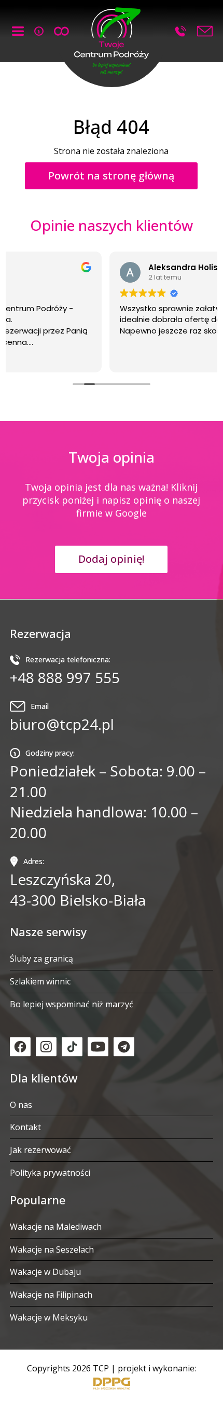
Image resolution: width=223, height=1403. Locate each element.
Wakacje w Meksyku (49, 1317)
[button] (111, 39)
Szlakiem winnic (40, 981)
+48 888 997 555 (180, 31)
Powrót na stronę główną (111, 176)
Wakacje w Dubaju (45, 1271)
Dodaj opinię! (111, 559)
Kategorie (18, 31)
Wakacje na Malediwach (56, 1226)
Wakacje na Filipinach (51, 1294)
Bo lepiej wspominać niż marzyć (71, 1004)
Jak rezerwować (40, 1150)
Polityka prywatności (50, 1172)
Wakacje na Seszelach (52, 1249)
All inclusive (61, 31)
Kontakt (25, 1127)
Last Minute (39, 31)
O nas (21, 1104)
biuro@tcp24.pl (62, 717)
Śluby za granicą (41, 958)
